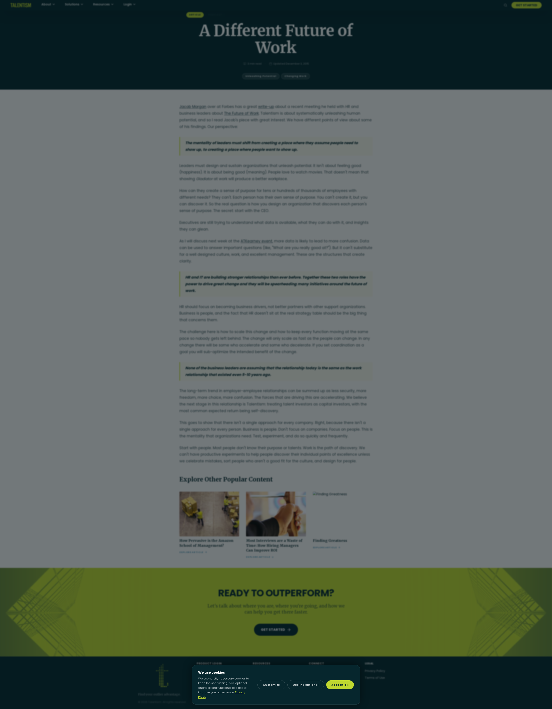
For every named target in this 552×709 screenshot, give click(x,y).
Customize (271, 685)
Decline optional (306, 685)
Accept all (340, 685)
